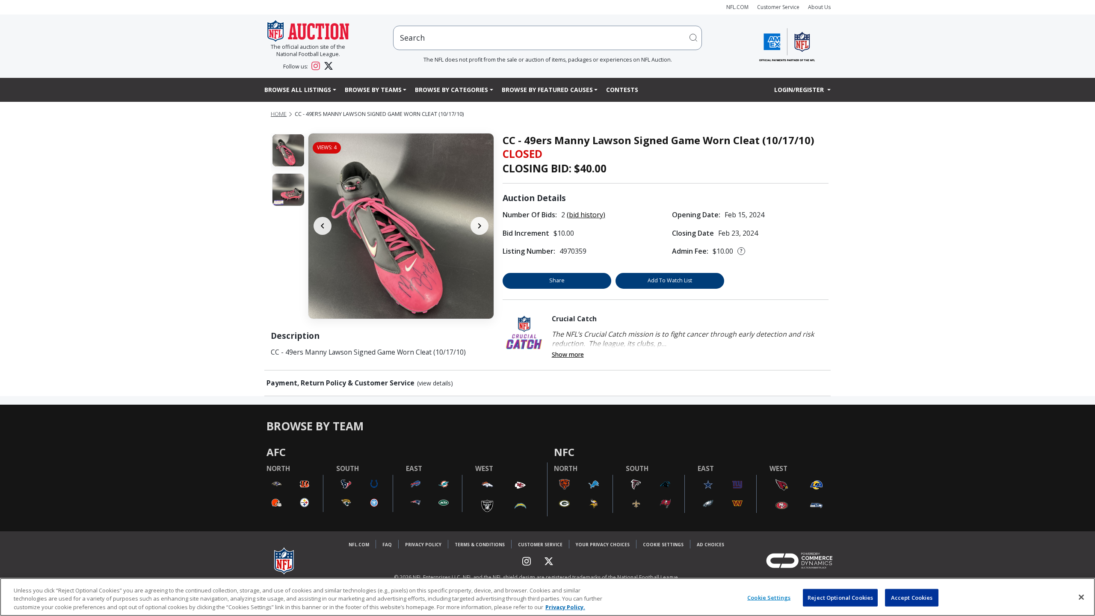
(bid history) (586, 214)
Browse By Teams (373, 90)
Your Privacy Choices (603, 545)
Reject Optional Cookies (840, 597)
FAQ (387, 545)
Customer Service (778, 7)
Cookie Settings (663, 545)
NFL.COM (737, 7)
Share (557, 280)
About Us (819, 7)
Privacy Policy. (565, 607)
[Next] (479, 226)
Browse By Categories (451, 90)
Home (279, 114)
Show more (568, 354)
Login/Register (800, 90)
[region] (547, 597)
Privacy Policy (423, 545)
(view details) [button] (435, 383)
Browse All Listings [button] (297, 90)
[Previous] (322, 226)
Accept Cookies (912, 597)
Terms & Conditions (480, 545)
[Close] (1081, 597)
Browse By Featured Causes (547, 90)
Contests (622, 90)
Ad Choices (710, 545)
